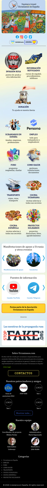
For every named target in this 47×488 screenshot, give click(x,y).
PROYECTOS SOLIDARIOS (11, 477)
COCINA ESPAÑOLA (9, 475)
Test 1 (39, 393)
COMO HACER (7, 467)
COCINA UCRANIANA (10, 472)
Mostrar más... (23, 413)
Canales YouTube (13, 298)
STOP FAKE (23, 393)
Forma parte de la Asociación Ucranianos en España (23, 308)
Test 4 (39, 408)
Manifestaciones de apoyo (13, 270)
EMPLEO (6, 463)
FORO (5, 465)
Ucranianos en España (10, 460)
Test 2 (8, 408)
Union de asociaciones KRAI (8, 395)
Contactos (23, 373)
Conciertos (34, 270)
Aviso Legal (7, 367)
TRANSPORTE (8, 470)
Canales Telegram (33, 298)
